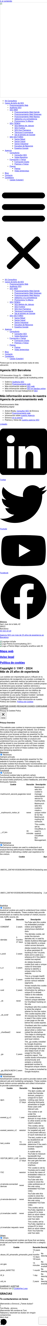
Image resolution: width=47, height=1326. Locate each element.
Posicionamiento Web (19, 105)
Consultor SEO (20, 155)
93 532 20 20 (5, 631)
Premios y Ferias (21, 164)
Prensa (13, 166)
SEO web (31, 386)
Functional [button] (4, 770)
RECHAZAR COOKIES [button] (26, 706)
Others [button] (3, 1235)
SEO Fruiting (19, 128)
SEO (36, 391)
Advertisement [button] (6, 1074)
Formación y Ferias (18, 159)
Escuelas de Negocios (23, 146)
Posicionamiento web (21, 384)
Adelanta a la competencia (25, 119)
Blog (7, 173)
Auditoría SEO (15, 107)
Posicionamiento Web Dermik (27, 112)
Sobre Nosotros (21, 157)
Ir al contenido (6, 1)
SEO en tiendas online (36, 388)
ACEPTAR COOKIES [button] (8, 706)
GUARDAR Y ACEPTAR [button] (9, 1286)
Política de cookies (12, 662)
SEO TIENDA (15, 123)
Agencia (8, 150)
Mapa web (6, 651)
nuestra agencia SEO (30, 420)
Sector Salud (19, 141)
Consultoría (14, 153)
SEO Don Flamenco (22, 130)
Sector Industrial (21, 144)
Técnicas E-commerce (23, 132)
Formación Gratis (21, 162)
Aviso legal (7, 657)
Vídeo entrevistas (21, 171)
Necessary (7, 755)
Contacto (9, 175)
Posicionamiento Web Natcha (27, 117)
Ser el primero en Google (24, 135)
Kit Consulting (11, 101)
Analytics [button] (4, 905)
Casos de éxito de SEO (14, 103)
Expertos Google (21, 148)
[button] (23, 230)
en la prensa (17, 418)
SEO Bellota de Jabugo (24, 126)
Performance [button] (5, 843)
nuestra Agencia (28, 415)
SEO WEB (14, 110)
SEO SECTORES (16, 137)
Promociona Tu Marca (23, 121)
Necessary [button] (4, 752)
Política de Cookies (25, 702)
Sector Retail (19, 139)
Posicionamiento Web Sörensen (27, 114)
